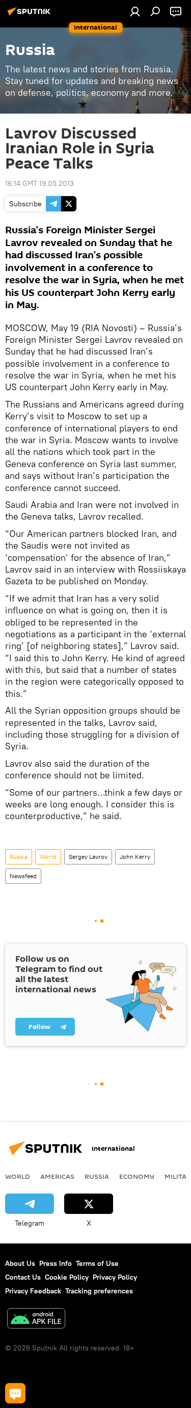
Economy (136, 1176)
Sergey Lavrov (88, 856)
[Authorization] (135, 11)
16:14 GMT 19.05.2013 (39, 183)
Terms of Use (97, 1263)
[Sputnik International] (30, 15)
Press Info (55, 1263)
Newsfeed (23, 876)
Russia (19, 856)
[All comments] (15, 1393)
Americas (57, 1176)
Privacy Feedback (33, 1290)
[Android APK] (36, 1319)
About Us (20, 1263)
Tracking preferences (99, 1290)
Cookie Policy (67, 1277)
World (48, 856)
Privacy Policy (115, 1277)
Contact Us (23, 1277)
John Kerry (135, 856)
